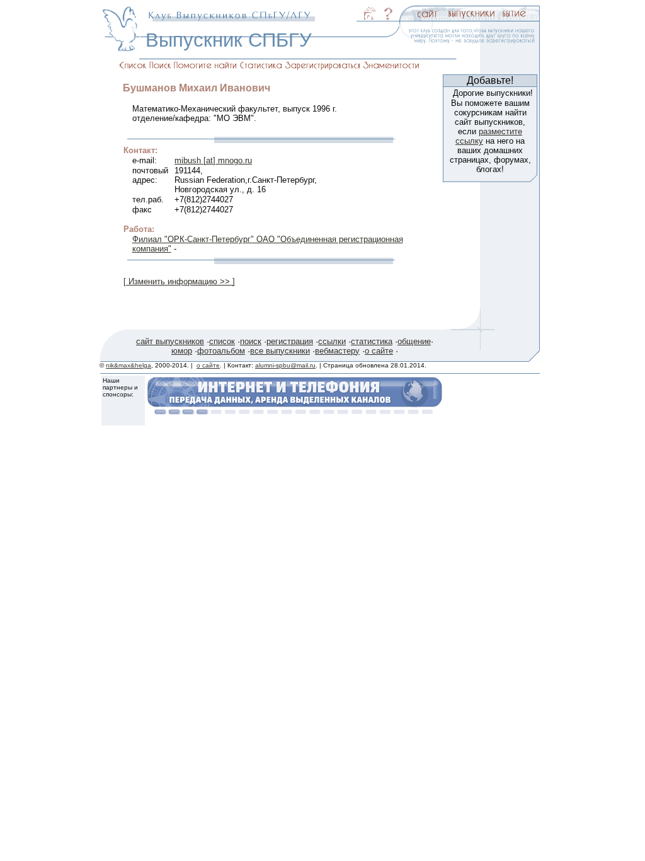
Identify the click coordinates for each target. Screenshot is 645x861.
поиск (250, 341)
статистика (371, 341)
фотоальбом (221, 350)
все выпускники (280, 350)
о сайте (379, 350)
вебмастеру (337, 350)
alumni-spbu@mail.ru (285, 365)
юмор (181, 350)
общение (414, 341)
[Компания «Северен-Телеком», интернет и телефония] (294, 411)
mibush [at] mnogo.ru (213, 160)
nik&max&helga (128, 365)
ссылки (332, 341)
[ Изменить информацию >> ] (179, 281)
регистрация (289, 341)
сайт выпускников (170, 341)
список (222, 341)
